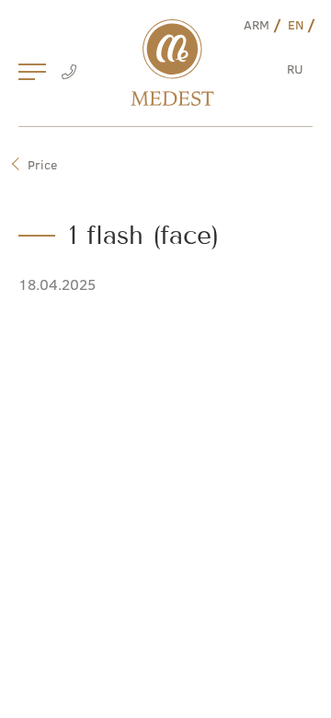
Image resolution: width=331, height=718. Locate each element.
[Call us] (68, 74)
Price (42, 164)
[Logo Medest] (172, 62)
